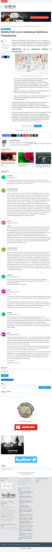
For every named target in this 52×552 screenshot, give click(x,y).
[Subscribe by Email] (14, 396)
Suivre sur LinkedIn (7, 379)
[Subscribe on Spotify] (6, 396)
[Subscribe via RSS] (22, 396)
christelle (9, 312)
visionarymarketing (12, 189)
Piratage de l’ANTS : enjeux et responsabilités (26, 534)
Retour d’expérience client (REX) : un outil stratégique (25, 529)
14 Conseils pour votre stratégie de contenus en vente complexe (26, 522)
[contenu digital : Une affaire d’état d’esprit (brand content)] (26, 157)
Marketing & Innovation (11, 26)
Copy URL (38, 125)
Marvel (9, 290)
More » (29, 144)
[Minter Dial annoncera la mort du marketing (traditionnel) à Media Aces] (8, 156)
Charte (21, 421)
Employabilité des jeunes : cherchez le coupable (25, 497)
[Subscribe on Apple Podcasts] (2, 396)
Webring (25, 421)
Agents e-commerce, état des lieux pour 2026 (26, 518)
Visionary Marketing (10, 544)
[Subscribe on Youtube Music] (18, 396)
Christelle (9, 275)
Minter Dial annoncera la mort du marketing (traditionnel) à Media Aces (8, 163)
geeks (39, 40)
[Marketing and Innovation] (10, 6)
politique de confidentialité (35, 544)
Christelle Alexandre (14, 140)
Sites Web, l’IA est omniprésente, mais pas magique (24, 507)
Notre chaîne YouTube (26, 431)
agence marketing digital (26, 474)
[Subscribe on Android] (10, 396)
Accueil (3, 26)
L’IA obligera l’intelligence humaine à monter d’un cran (25, 501)
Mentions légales (27, 544)
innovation (17, 80)
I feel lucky (30, 421)
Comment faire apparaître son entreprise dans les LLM (26, 492)
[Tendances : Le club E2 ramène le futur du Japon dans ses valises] (43, 158)
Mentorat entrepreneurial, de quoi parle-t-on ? (25, 515)
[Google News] (30, 130)
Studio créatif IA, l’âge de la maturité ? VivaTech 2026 (25, 510)
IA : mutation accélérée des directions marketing (25, 537)
